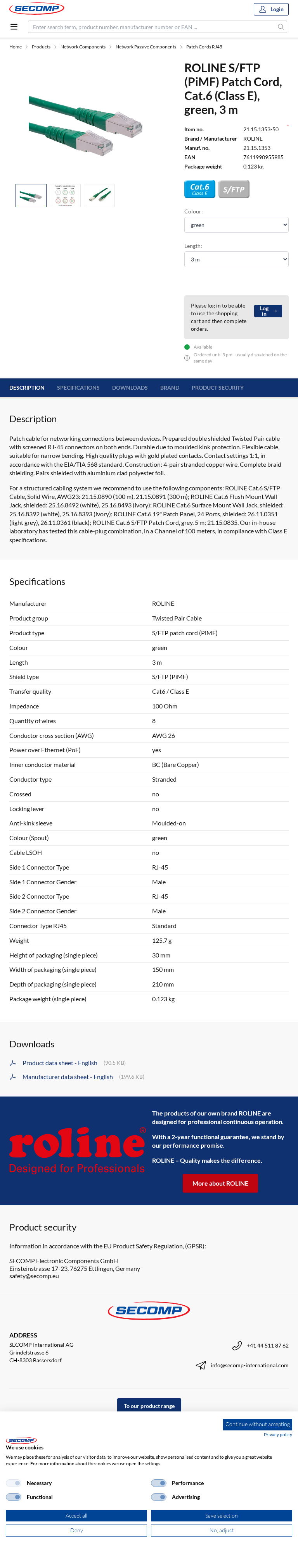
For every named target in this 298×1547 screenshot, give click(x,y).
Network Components (83, 47)
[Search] (281, 27)
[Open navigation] (14, 26)
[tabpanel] (87, 118)
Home (15, 47)
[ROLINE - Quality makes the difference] (77, 1150)
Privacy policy (278, 1434)
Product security (218, 387)
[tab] (31, 196)
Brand (169, 387)
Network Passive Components (146, 47)
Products (41, 47)
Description (27, 387)
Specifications (78, 387)
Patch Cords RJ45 (204, 47)
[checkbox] (13, 1483)
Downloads (130, 387)
